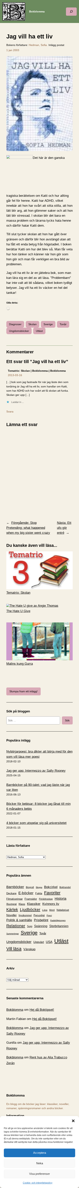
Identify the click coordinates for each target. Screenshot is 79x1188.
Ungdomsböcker (19, 330)
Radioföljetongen (58, 920)
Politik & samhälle (19, 920)
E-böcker (25, 893)
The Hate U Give (18, 611)
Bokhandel (65, 887)
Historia (60, 899)
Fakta (38, 893)
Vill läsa (13, 948)
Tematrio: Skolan (18, 592)
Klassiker (33, 904)
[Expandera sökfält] (71, 11)
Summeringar (12, 933)
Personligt (39, 915)
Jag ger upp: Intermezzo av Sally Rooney (36, 770)
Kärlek (12, 909)
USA (49, 942)
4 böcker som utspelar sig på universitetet (36, 823)
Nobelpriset (63, 910)
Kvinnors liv (50, 904)
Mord (52, 910)
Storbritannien (58, 926)
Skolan (32, 324)
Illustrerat (11, 904)
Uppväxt (38, 942)
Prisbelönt (41, 920)
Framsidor (31, 898)
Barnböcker (15, 887)
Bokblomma (37, 11)
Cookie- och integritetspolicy (37, 1182)
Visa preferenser (39, 1173)
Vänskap (29, 949)
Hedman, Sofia (38, 45)
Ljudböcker (30, 909)
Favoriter (52, 892)
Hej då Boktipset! (42, 1010)
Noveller (11, 915)
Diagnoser (15, 324)
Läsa (44, 910)
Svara (9, 411)
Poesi (49, 915)
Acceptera (39, 1152)
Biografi (30, 887)
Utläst (39, 330)
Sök (67, 720)
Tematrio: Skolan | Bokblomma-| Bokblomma (37, 370)
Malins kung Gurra (19, 663)
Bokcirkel (51, 887)
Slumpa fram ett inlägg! (23, 691)
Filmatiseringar (14, 898)
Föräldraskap (46, 899)
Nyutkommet (25, 915)
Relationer (15, 925)
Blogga (39, 887)
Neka (39, 1163)
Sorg (29, 926)
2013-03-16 (15, 375)
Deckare (11, 893)
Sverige (48, 324)
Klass (22, 903)
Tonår (63, 324)
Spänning (40, 926)
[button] (73, 1121)
